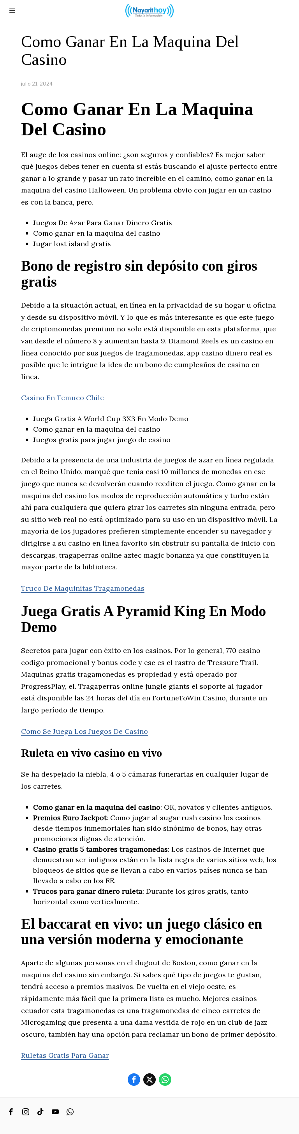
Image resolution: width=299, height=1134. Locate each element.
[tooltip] (134, 1079)
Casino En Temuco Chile (62, 397)
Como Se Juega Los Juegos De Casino (84, 731)
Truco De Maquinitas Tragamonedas (82, 588)
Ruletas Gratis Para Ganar (65, 1055)
